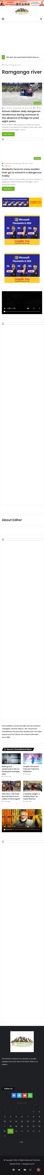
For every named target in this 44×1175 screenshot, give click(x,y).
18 (10, 1126)
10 (5, 1121)
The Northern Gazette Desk (13, 108)
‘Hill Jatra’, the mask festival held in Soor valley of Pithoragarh (11, 796)
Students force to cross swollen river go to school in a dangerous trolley (21, 172)
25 (10, 1131)
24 (5, 1131)
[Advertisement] (22, 41)
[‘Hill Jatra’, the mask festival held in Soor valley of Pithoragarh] (11, 786)
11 (10, 1121)
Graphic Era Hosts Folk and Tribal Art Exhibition (31, 769)
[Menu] (3, 18)
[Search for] (41, 18)
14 (28, 1121)
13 (22, 1121)
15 (33, 1121)
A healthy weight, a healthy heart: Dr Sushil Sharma (31, 796)
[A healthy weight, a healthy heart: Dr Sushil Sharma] (32, 786)
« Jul (21, 1142)
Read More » (8, 134)
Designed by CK (28, 1164)
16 (39, 1121)
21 (28, 1126)
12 (16, 1121)
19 (16, 1126)
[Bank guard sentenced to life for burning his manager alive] (11, 758)
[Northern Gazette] (22, 11)
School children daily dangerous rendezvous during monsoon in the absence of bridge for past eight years (21, 116)
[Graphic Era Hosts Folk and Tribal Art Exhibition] (32, 758)
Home (5, 65)
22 (33, 1126)
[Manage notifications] (38, 1170)
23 (39, 1126)
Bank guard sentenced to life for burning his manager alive (11, 770)
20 (22, 1126)
